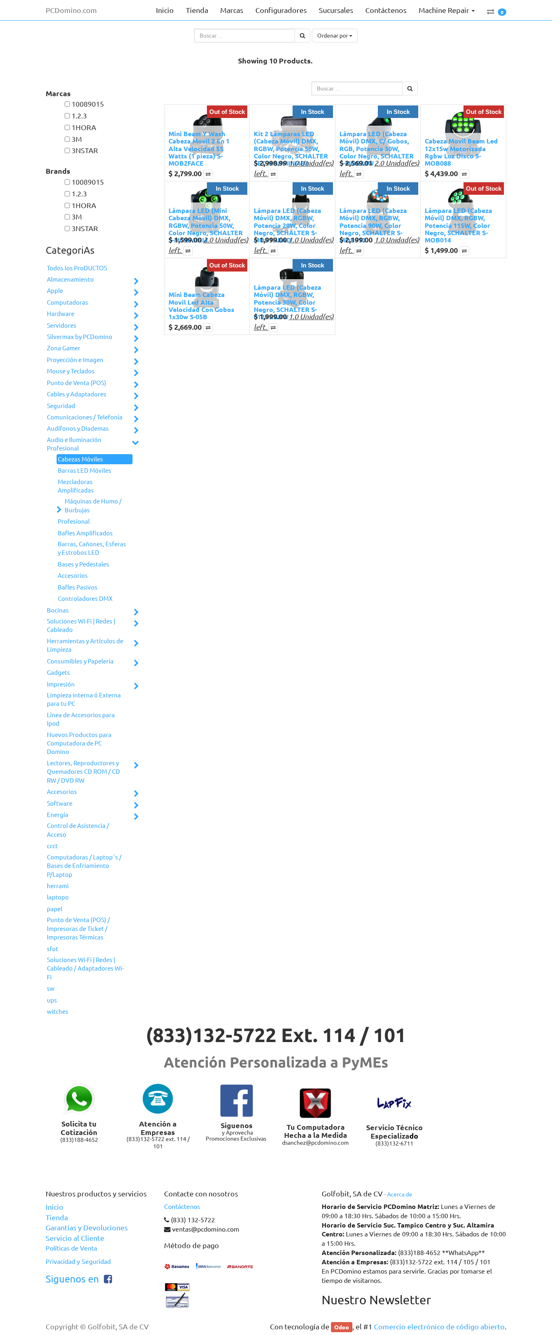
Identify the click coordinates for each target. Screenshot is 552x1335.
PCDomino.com (71, 10)
